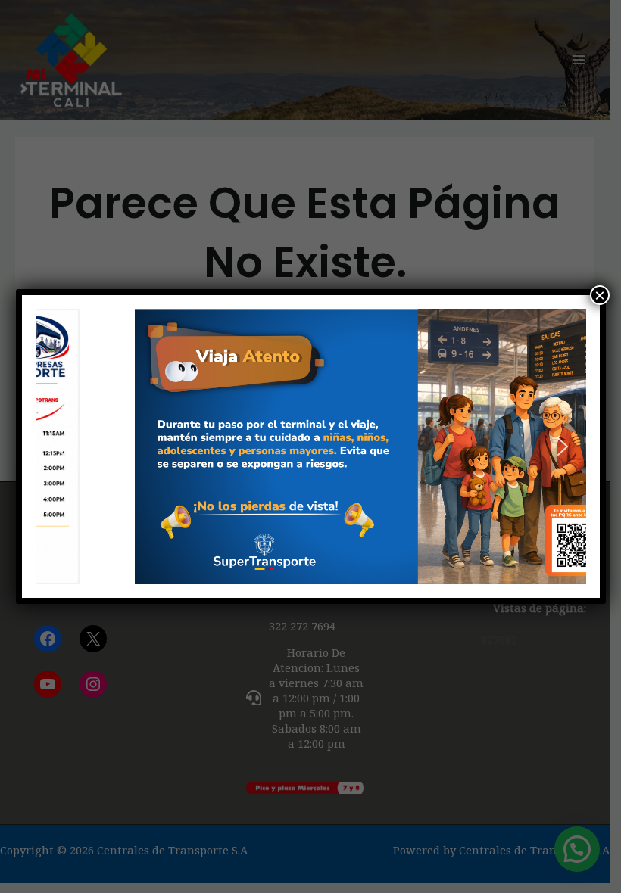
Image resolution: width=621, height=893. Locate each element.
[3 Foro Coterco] (311, 446)
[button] (59, 446)
